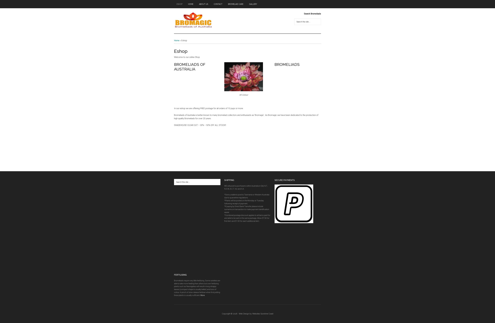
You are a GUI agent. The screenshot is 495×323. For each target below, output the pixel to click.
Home (176, 40)
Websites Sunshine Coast (262, 314)
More (202, 295)
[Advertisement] (193, 90)
